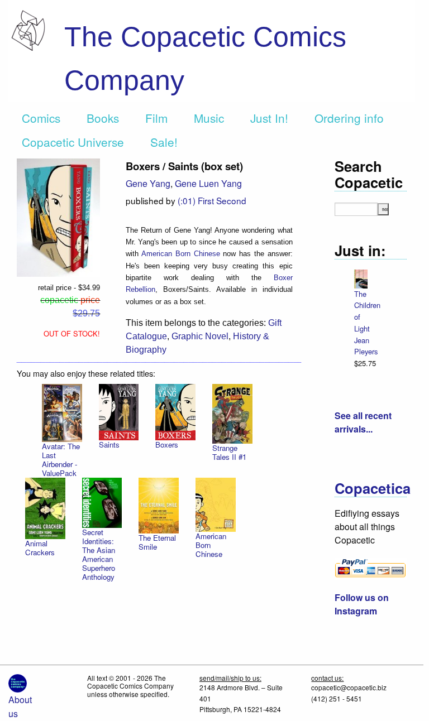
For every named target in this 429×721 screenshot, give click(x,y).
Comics (41, 117)
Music (209, 117)
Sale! (164, 141)
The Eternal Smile (157, 542)
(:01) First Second (212, 200)
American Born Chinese (180, 253)
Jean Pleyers (366, 346)
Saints (109, 444)
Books (103, 117)
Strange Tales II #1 (229, 452)
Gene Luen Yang (208, 183)
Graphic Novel (199, 336)
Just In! (269, 117)
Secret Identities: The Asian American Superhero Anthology (98, 554)
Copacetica (373, 488)
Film (156, 117)
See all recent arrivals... (363, 422)
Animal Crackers (40, 547)
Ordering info (349, 117)
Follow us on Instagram (362, 604)
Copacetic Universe (73, 141)
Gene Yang (148, 183)
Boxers (166, 444)
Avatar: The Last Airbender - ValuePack (61, 459)
